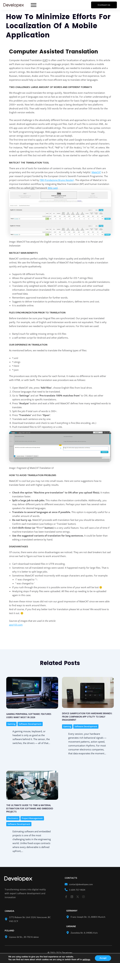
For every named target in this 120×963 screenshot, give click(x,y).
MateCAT (96, 172)
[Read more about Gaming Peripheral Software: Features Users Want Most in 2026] (32, 693)
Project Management (32, 818)
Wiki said (53, 187)
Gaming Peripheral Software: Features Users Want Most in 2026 (28, 715)
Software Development (30, 723)
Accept (103, 958)
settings (86, 959)
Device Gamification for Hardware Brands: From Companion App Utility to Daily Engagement (87, 716)
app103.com (16, 624)
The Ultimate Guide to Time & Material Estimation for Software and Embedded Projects (29, 808)
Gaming (11, 723)
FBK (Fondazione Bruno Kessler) (57, 180)
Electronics (13, 818)
